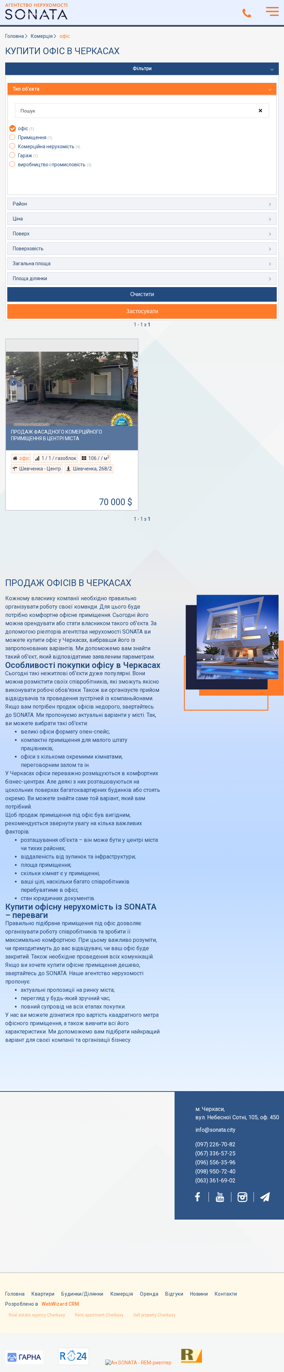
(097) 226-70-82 (215, 1144)
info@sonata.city (215, 1130)
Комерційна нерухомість (49, 146)
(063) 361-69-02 (215, 1180)
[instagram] (242, 1197)
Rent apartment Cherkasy (99, 1315)
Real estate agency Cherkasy (37, 1315)
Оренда (149, 1294)
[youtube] (220, 1197)
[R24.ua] (73, 1356)
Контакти (226, 1294)
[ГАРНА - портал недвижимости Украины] (24, 1358)
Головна (14, 36)
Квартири (43, 1294)
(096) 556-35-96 (215, 1162)
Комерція (42, 36)
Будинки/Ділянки (82, 1294)
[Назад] (13, 382)
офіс (26, 128)
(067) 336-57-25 (215, 1153)
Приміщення (35, 137)
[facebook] (197, 1197)
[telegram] (265, 1197)
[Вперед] (131, 382)
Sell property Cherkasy (154, 1315)
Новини (199, 1294)
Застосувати (142, 311)
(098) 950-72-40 (215, 1171)
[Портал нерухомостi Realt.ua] (184, 1355)
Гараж (28, 155)
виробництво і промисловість (54, 164)
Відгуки (174, 1294)
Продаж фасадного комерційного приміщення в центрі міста (56, 435)
